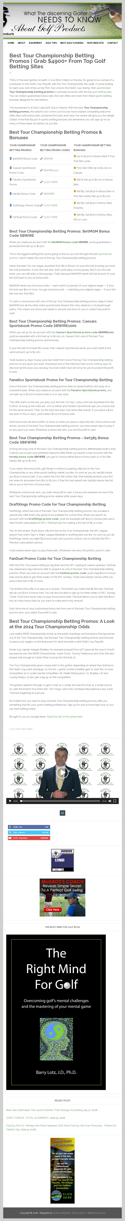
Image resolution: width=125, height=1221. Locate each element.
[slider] (60, 801)
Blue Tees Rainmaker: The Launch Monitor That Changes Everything (44, 1110)
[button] (62, 773)
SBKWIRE (49, 193)
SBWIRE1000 (51, 170)
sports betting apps (97, 363)
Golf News (27, 729)
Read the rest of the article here (64, 716)
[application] (62, 772)
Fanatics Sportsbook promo (88, 390)
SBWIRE (48, 158)
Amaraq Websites (61, 1213)
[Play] (10, 801)
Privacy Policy (79, 1213)
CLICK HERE (50, 182)
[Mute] (109, 801)
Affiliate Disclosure (96, 1213)
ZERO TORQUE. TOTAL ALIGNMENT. (27, 1117)
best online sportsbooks (57, 111)
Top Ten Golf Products (62, 21)
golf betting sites (102, 91)
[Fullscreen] (114, 801)
